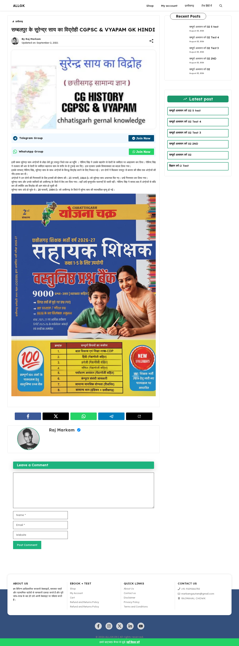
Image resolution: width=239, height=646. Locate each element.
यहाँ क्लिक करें (133, 642)
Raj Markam (33, 38)
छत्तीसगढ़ (189, 5)
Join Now (143, 138)
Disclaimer (129, 597)
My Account (76, 593)
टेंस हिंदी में (206, 5)
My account (169, 5)
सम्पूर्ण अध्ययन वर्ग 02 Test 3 (204, 48)
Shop (150, 5)
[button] (221, 6)
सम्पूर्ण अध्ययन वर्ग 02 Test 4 (204, 37)
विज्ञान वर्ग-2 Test (179, 165)
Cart (72, 597)
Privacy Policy (131, 602)
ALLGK (19, 6)
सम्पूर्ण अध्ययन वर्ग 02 (199, 69)
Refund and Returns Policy (84, 602)
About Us (129, 588)
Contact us (130, 593)
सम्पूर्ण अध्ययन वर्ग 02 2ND (202, 58)
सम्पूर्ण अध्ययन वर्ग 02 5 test (203, 26)
